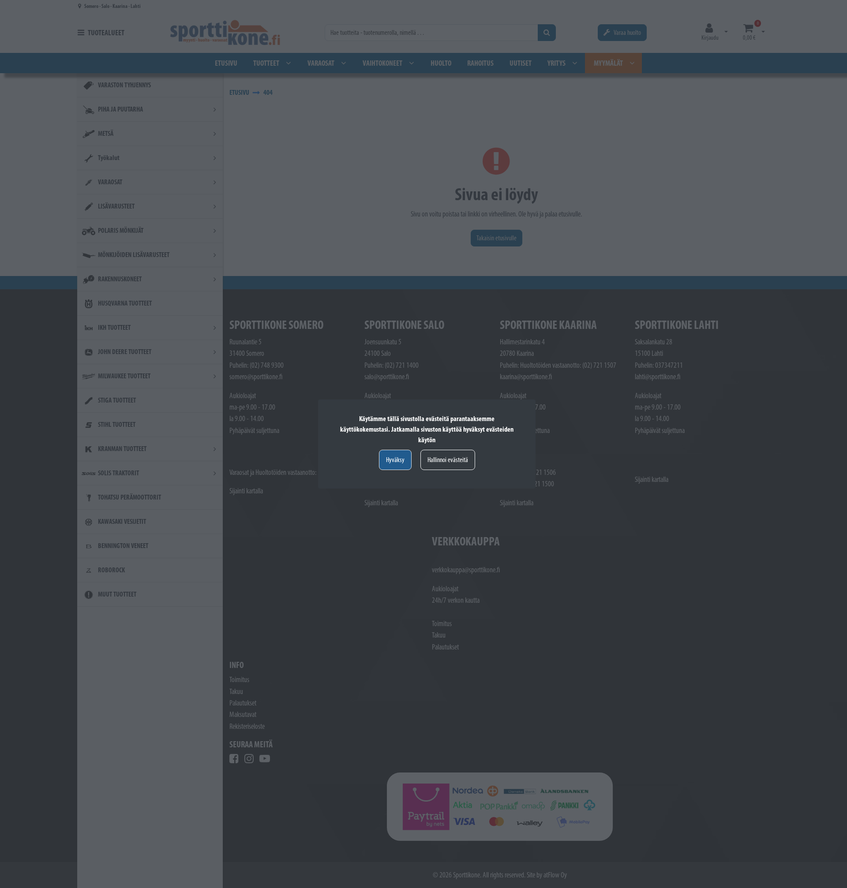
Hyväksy (395, 459)
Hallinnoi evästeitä (447, 459)
